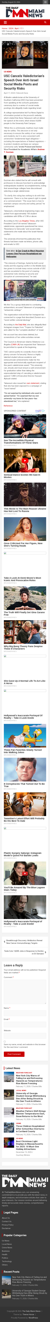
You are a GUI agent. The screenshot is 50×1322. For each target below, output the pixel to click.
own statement (33, 383)
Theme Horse (28, 1314)
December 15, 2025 (24, 1152)
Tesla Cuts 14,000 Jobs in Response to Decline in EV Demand (24, 952)
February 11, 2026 (23, 1086)
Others (5, 1265)
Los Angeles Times (26, 221)
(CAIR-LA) (15, 344)
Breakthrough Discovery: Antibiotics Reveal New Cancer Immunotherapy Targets (24, 941)
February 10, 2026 (23, 1119)
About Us (6, 1218)
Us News (8, 72)
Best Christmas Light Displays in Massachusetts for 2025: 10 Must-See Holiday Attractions (29, 1145)
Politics (5, 1258)
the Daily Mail (20, 324)
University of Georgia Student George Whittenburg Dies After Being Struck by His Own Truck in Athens (31, 1097)
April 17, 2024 (9, 93)
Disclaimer (6, 1228)
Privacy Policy (7, 1225)
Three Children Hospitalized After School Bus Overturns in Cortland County (30, 1129)
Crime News (7, 1247)
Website (7, 1030)
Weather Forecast (24, 1073)
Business (6, 1251)
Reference (8, 406)
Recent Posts (11, 1271)
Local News (21, 1090)
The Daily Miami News (31, 1311)
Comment (9, 977)
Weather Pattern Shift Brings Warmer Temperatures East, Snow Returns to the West (31, 1114)
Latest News (13, 1068)
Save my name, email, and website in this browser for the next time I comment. (25, 1045)
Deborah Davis (22, 93)
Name (7, 1008)
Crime (18, 1123)
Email (7, 1019)
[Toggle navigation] (5, 22)
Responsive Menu (45, 2)
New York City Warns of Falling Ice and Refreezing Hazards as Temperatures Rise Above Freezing (29, 1079)
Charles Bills (37, 1086)
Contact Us (6, 1221)
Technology (7, 1261)
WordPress (33, 1318)
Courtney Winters (23, 1155)
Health (4, 1254)
